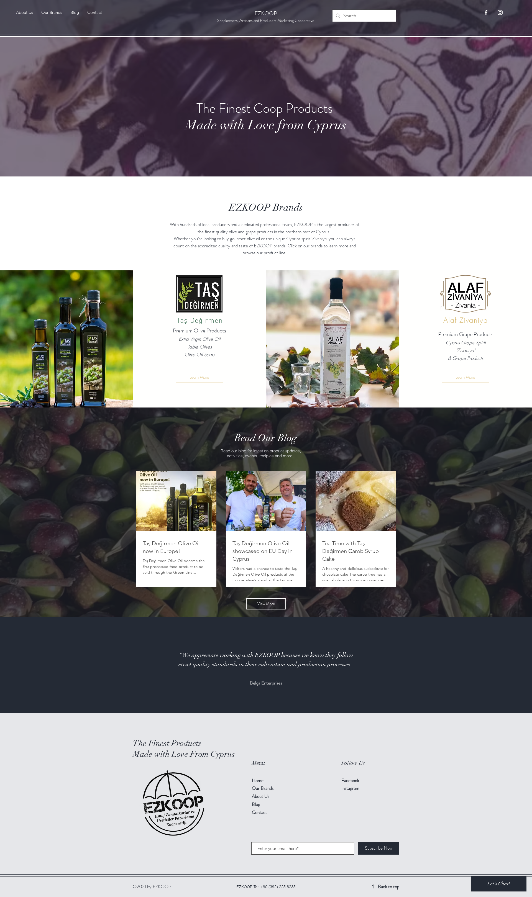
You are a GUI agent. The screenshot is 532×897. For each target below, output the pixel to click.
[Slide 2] (263, 699)
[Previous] (31, 665)
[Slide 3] (268, 699)
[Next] (500, 665)
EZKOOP (266, 13)
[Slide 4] (273, 699)
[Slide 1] (258, 699)
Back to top (388, 886)
